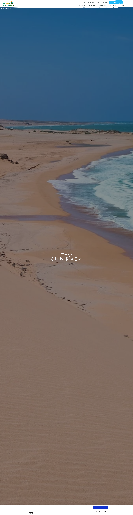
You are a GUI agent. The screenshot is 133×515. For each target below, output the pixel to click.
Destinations (114, 5)
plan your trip (116, 2)
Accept (100, 507)
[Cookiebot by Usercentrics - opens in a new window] (30, 513)
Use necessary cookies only (101, 511)
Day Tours (82, 5)
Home (2, 8)
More (122, 5)
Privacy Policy (74, 510)
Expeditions (103, 5)
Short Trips (92, 5)
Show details (39, 512)
